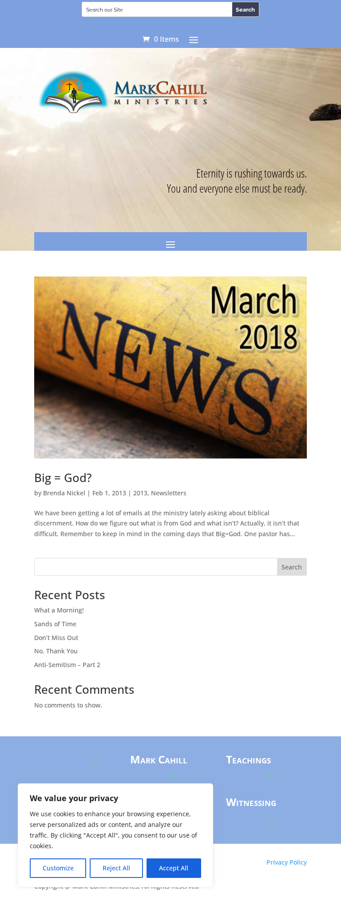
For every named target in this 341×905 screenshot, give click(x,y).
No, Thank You (56, 651)
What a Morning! (59, 610)
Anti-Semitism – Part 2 (67, 664)
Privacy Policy (286, 862)
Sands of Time (55, 624)
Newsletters (168, 493)
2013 (140, 493)
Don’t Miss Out (56, 637)
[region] (115, 835)
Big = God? (63, 478)
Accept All (173, 868)
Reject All (116, 868)
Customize (58, 868)
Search (292, 567)
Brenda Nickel (64, 493)
